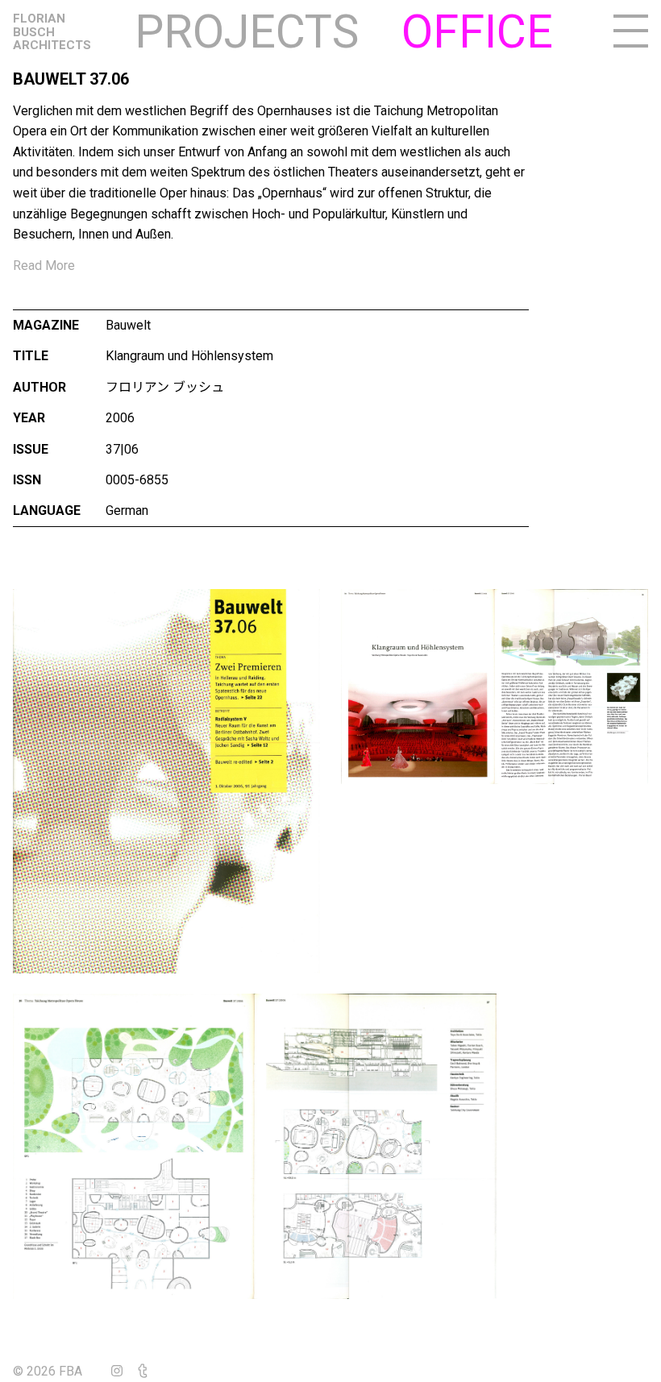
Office (477, 32)
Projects (247, 32)
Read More (44, 265)
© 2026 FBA (59, 1371)
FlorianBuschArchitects (52, 32)
